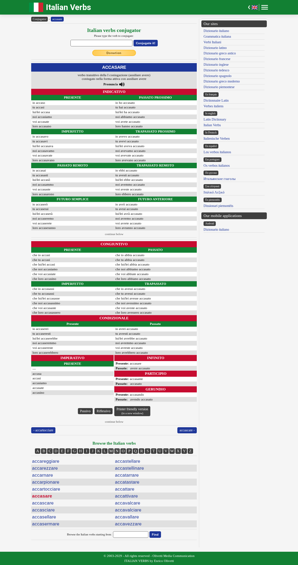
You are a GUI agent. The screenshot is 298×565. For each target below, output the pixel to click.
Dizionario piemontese (219, 87)
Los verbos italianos (217, 152)
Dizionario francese (217, 59)
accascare (43, 502)
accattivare (126, 495)
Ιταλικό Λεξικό (214, 192)
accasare (57, 19)
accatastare (127, 481)
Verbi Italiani (212, 42)
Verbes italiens (213, 106)
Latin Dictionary (215, 119)
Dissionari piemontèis (218, 206)
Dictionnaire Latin (216, 100)
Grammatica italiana (217, 36)
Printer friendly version (132, 411)
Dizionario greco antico (220, 53)
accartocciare (46, 488)
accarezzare (45, 468)
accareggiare (45, 461)
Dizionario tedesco (216, 70)
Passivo (85, 411)
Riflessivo (103, 411)
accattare (124, 488)
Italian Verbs (68, 7)
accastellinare (129, 468)
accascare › (187, 430)
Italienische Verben (217, 138)
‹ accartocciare (43, 430)
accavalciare (128, 509)
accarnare (42, 475)
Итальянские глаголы (220, 179)
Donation (114, 53)
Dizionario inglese (216, 64)
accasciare (43, 509)
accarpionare (45, 481)
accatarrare (127, 475)
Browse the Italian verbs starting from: (89, 534)
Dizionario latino (215, 48)
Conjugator (39, 19)
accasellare (44, 516)
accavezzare (128, 523)
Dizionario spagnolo (217, 76)
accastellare (127, 461)
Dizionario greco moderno (222, 81)
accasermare (45, 523)
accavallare (127, 516)
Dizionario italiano (216, 31)
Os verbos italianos (217, 165)
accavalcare (127, 502)
